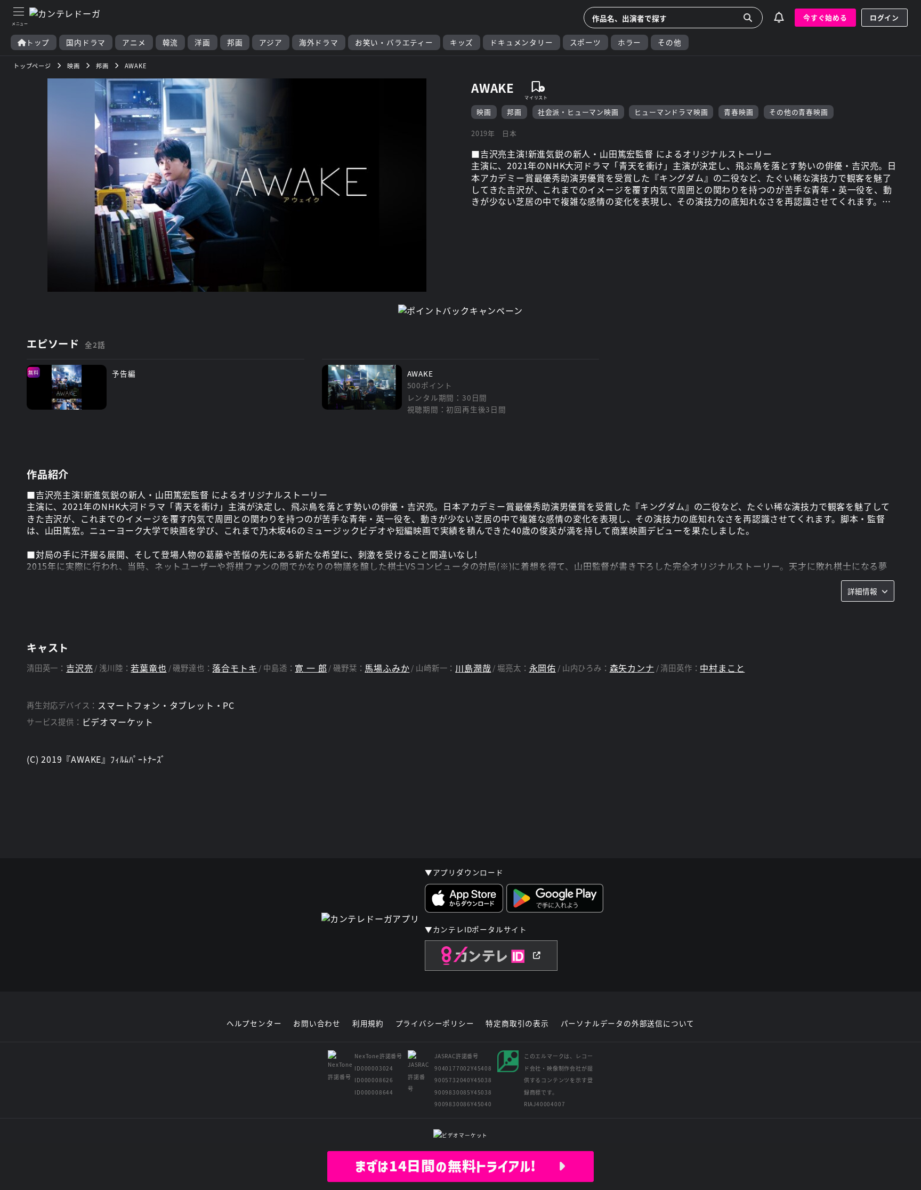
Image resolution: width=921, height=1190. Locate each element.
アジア (270, 42)
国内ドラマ (86, 42)
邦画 (235, 42)
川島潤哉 (473, 668)
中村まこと (722, 668)
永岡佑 (542, 668)
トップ (38, 42)
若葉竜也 (148, 668)
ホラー (629, 42)
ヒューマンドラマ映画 (671, 112)
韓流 (171, 42)
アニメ (134, 42)
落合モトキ (234, 668)
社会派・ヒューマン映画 (578, 112)
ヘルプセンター (254, 1023)
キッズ (461, 42)
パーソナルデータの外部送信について (628, 1023)
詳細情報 (862, 591)
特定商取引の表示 (517, 1023)
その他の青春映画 (798, 112)
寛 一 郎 (311, 668)
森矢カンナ (632, 668)
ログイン (884, 17)
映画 (483, 112)
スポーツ (585, 42)
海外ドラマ (318, 42)
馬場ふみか (387, 668)
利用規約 (368, 1023)
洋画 (203, 42)
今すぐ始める (825, 17)
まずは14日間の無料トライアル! (457, 1166)
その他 (669, 42)
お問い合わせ (317, 1023)
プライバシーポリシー (434, 1023)
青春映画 (738, 112)
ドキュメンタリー (521, 42)
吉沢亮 (79, 668)
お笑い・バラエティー (394, 42)
